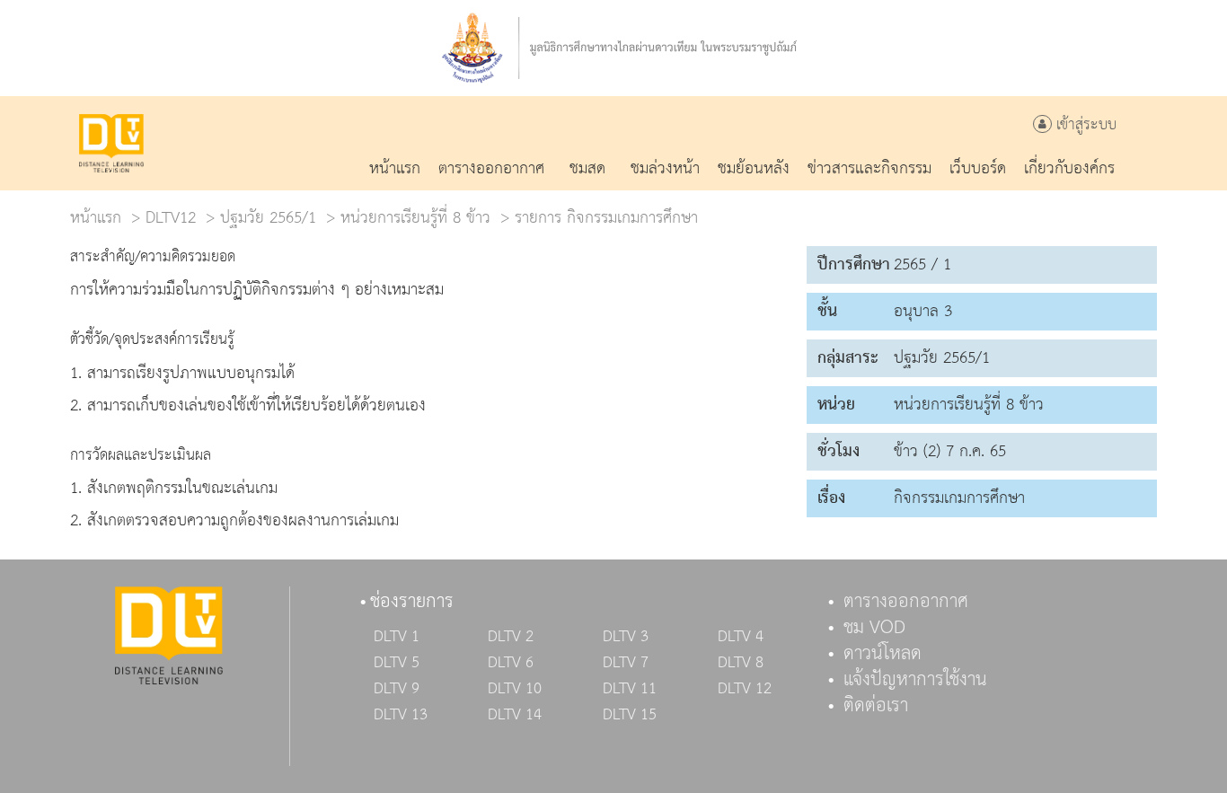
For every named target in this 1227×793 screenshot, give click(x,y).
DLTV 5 (396, 663)
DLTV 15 (630, 715)
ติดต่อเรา (875, 706)
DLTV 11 (630, 689)
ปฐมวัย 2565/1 (268, 217)
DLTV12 (171, 217)
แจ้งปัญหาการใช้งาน (915, 680)
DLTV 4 (741, 636)
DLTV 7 (626, 663)
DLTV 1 (396, 636)
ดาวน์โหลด (882, 654)
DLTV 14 (515, 715)
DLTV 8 (741, 663)
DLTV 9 (396, 689)
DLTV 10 (515, 689)
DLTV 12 (745, 689)
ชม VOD (874, 628)
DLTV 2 (511, 636)
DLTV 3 (626, 636)
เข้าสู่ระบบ (1084, 125)
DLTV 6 (511, 663)
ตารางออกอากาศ (905, 602)
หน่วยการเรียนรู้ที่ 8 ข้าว (415, 217)
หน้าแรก (95, 217)
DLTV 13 (401, 715)
